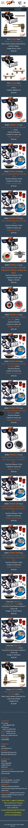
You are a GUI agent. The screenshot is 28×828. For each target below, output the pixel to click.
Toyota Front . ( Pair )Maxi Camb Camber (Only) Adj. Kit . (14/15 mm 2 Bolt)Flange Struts (13, 695)
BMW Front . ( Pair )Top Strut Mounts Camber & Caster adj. (14, 320)
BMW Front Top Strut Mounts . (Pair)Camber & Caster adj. (14, 177)
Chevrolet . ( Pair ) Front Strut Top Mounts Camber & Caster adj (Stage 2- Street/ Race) (14, 606)
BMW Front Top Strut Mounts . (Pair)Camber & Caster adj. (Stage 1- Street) (13, 272)
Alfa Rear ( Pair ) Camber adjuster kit (13, 86)
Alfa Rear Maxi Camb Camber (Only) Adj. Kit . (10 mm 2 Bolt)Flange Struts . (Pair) (13, 43)
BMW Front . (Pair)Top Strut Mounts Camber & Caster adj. (14, 131)
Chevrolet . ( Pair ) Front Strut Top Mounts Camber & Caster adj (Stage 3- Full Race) (14, 650)
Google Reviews (24, 6)
